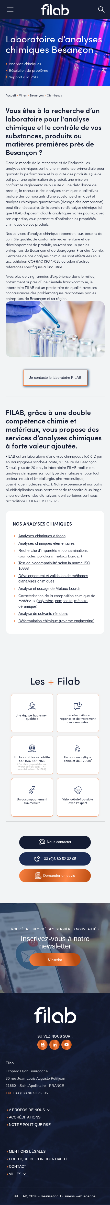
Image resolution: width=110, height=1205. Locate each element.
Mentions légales (27, 1151)
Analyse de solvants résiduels (43, 614)
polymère (45, 601)
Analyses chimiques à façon (41, 536)
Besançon (36, 95)
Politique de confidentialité (38, 1159)
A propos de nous (27, 1110)
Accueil (11, 95)
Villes (23, 95)
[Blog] (42, 1045)
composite (63, 601)
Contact (17, 1167)
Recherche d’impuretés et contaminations (53, 551)
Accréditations (24, 1117)
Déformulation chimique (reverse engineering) (56, 621)
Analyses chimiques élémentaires (46, 543)
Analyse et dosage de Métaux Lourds (49, 589)
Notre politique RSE (30, 1125)
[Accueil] (55, 9)
